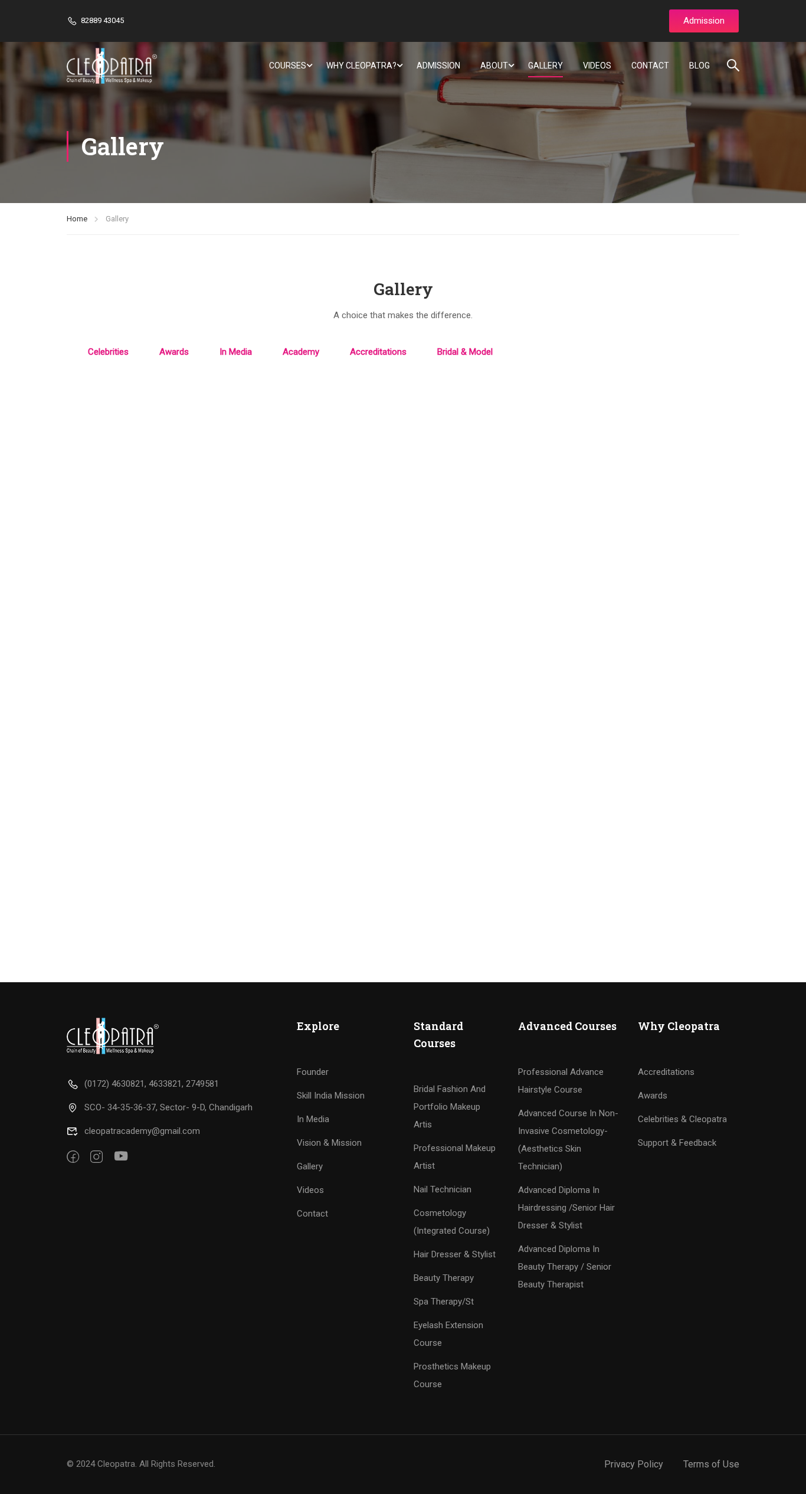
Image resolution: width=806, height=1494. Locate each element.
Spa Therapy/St (444, 1301)
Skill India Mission (331, 1095)
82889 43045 (102, 20)
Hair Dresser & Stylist (455, 1254)
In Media (313, 1119)
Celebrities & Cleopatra (682, 1119)
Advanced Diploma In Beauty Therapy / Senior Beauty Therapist (564, 1267)
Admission (438, 65)
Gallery (545, 65)
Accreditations (666, 1072)
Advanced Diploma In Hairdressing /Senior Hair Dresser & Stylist (566, 1208)
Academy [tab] (301, 351)
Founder (313, 1072)
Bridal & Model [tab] (465, 351)
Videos (597, 65)
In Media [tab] (235, 351)
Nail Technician (442, 1189)
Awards (652, 1095)
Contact (650, 65)
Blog (699, 65)
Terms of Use (711, 1464)
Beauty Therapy (444, 1278)
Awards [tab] (174, 351)
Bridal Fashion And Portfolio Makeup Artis (450, 1107)
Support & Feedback (677, 1142)
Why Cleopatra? (361, 65)
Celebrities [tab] (108, 351)
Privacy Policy (633, 1464)
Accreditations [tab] (378, 351)
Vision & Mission (329, 1142)
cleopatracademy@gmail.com (142, 1131)
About (494, 65)
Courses (287, 65)
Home (77, 218)
